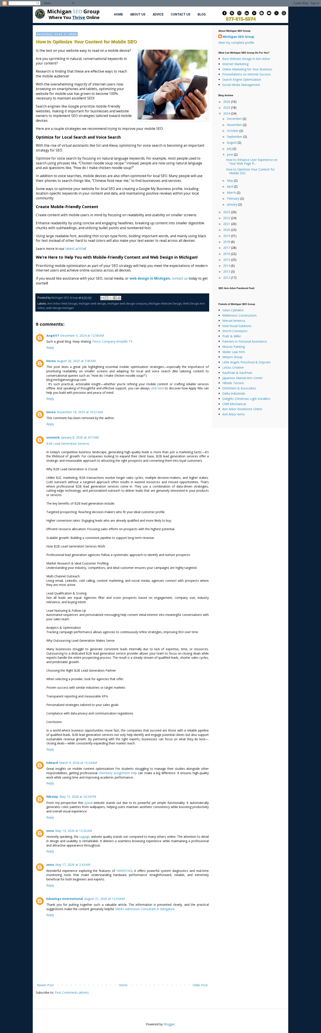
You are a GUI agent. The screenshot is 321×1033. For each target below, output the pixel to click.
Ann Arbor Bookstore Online (242, 409)
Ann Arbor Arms (233, 414)
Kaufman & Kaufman (237, 373)
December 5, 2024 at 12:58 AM (82, 335)
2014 (227, 265)
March (232, 192)
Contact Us (180, 14)
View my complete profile (236, 42)
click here (157, 388)
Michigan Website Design (165, 303)
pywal (89, 803)
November (235, 125)
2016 (227, 254)
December (235, 119)
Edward (52, 763)
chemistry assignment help (118, 773)
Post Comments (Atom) (72, 992)
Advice (158, 14)
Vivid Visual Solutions (237, 326)
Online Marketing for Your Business (247, 69)
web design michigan (60, 308)
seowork (53, 437)
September (235, 136)
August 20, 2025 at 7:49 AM (76, 361)
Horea (51, 361)
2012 (227, 277)
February (233, 198)
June (230, 154)
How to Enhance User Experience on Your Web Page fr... (252, 161)
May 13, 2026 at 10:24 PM (77, 796)
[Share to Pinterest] (119, 298)
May (230, 180)
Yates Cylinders (233, 310)
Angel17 (52, 335)
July (230, 148)
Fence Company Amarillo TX (112, 341)
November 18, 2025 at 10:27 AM (80, 412)
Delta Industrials (233, 393)
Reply (50, 347)
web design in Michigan (149, 278)
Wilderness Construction (239, 315)
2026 (227, 101)
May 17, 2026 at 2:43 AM (72, 864)
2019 (227, 236)
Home (118, 14)
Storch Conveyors (234, 331)
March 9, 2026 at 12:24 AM (78, 763)
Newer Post (45, 985)
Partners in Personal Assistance (244, 341)
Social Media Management (241, 85)
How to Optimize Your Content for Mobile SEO (250, 171)
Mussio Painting (233, 347)
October (233, 131)
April (230, 186)
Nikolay (52, 796)
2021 (227, 224)
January (232, 204)
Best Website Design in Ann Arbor (246, 59)
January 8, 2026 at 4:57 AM (80, 437)
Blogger (169, 1024)
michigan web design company (127, 303)
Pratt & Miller (231, 336)
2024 (227, 113)
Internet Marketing (235, 64)
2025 (227, 107)
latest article (75, 248)
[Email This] (102, 298)
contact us (180, 278)
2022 (227, 218)
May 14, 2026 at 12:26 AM (73, 831)
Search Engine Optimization (241, 79)
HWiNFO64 (124, 871)
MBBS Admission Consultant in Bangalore (145, 909)
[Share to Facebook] (115, 298)
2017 (227, 248)
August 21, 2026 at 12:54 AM (104, 899)
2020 (227, 230)
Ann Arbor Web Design (62, 303)
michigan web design (92, 303)
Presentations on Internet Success (246, 74)
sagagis (84, 836)
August (232, 142)
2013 (227, 271)
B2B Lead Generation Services (67, 443)
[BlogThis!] (106, 298)
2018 (227, 242)
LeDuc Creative (233, 367)
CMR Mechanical (234, 404)
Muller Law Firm (233, 352)
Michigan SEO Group (238, 37)
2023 (227, 212)
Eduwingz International (64, 899)
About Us (137, 14)
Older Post (200, 985)
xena (50, 831)
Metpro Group (232, 357)
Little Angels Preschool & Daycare (246, 362)
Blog (202, 14)
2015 (227, 260)
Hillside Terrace (233, 383)
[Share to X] (111, 298)
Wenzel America (233, 321)
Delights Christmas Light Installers (246, 399)
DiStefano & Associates (239, 388)
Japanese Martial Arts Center (242, 378)
